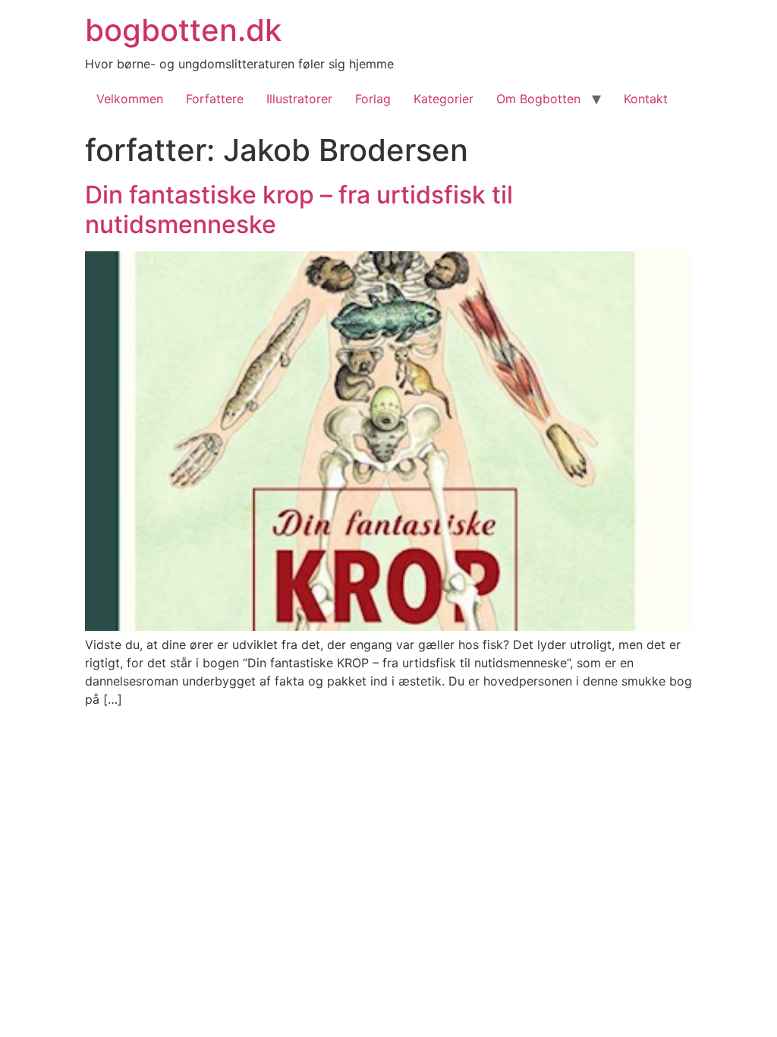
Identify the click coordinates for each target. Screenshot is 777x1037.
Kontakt (646, 98)
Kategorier (443, 98)
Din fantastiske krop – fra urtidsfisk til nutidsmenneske (299, 209)
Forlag (373, 98)
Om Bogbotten (538, 98)
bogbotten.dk (183, 30)
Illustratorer (299, 98)
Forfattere (215, 98)
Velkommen (129, 98)
